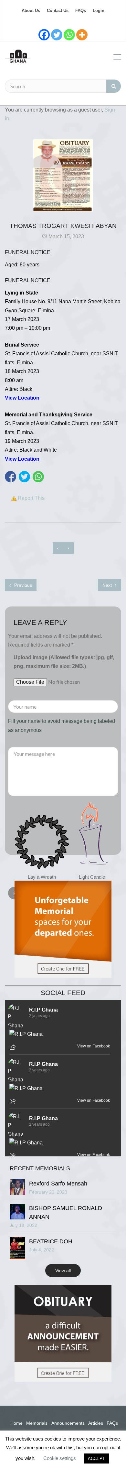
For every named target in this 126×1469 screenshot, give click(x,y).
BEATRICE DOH (50, 1241)
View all (63, 1270)
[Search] (113, 86)
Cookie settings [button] (59, 1458)
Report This (31, 498)
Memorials (36, 1423)
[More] (82, 34)
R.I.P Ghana (43, 1010)
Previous (22, 585)
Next (107, 585)
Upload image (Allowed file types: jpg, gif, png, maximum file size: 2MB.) (64, 662)
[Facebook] (44, 34)
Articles (95, 1423)
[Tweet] (24, 476)
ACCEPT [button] (96, 1458)
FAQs (80, 10)
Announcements (68, 1423)
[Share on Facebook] (10, 476)
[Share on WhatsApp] (38, 476)
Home (16, 1423)
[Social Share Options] (13, 1047)
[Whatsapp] (69, 34)
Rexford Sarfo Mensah (58, 1183)
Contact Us (57, 10)
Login (98, 10)
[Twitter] (56, 34)
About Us (31, 10)
